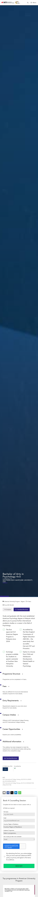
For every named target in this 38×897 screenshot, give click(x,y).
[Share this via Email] (4, 792)
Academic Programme (9, 830)
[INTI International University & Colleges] (10, 2)
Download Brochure (22, 609)
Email (5, 818)
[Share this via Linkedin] (15, 792)
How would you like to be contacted (12, 836)
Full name (6, 811)
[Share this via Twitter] (11, 792)
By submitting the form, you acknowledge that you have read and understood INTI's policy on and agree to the (18, 856)
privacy (14, 857)
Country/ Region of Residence (11, 824)
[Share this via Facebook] (8, 792)
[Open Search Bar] (28, 2)
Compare (8, 609)
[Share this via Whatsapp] (19, 792)
